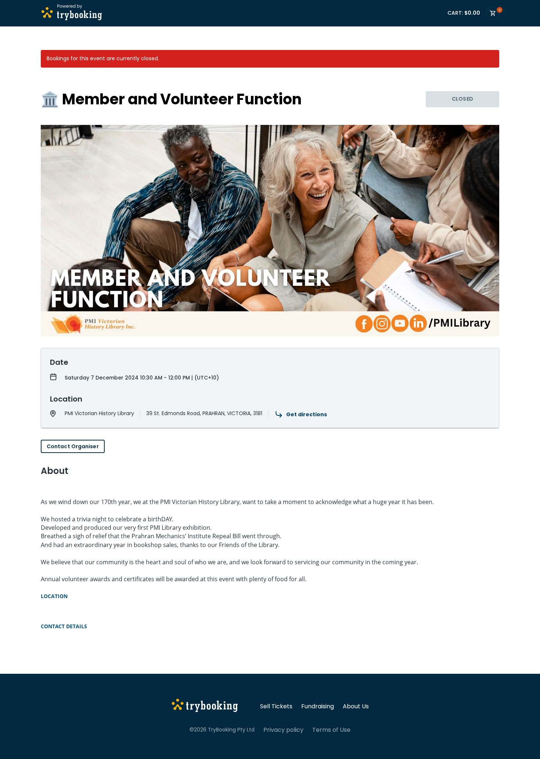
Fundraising (317, 706)
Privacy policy (283, 730)
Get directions (306, 414)
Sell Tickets (276, 706)
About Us (356, 706)
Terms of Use (331, 730)
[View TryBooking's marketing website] (205, 706)
